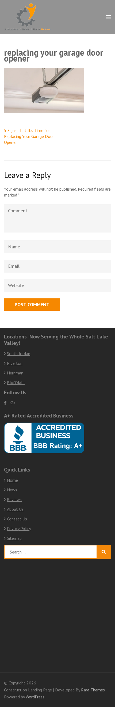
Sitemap (14, 538)
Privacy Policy (19, 528)
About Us (15, 509)
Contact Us (17, 519)
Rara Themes (93, 689)
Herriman (15, 373)
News (12, 489)
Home (12, 480)
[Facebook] (5, 402)
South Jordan (18, 353)
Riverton (14, 363)
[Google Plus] (13, 402)
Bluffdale (16, 382)
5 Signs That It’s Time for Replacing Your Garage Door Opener (29, 136)
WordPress (35, 696)
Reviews (14, 499)
